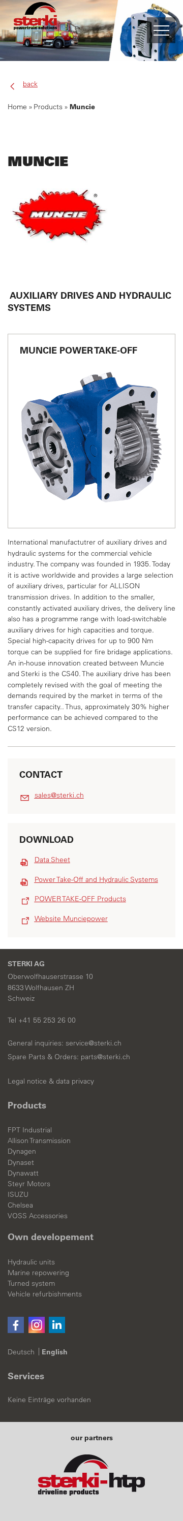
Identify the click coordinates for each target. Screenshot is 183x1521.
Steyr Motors (29, 1184)
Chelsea (20, 1205)
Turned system (31, 1283)
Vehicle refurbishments (45, 1294)
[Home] (35, 30)
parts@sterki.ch (105, 1057)
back (30, 84)
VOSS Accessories (38, 1216)
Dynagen (22, 1151)
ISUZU (18, 1194)
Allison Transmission (39, 1141)
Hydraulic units (31, 1262)
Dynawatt (23, 1173)
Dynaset (21, 1162)
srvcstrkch (93, 1043)
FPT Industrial (30, 1130)
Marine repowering (38, 1273)
